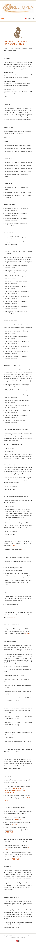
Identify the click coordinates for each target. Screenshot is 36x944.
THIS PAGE (17, 819)
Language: (30, 18)
